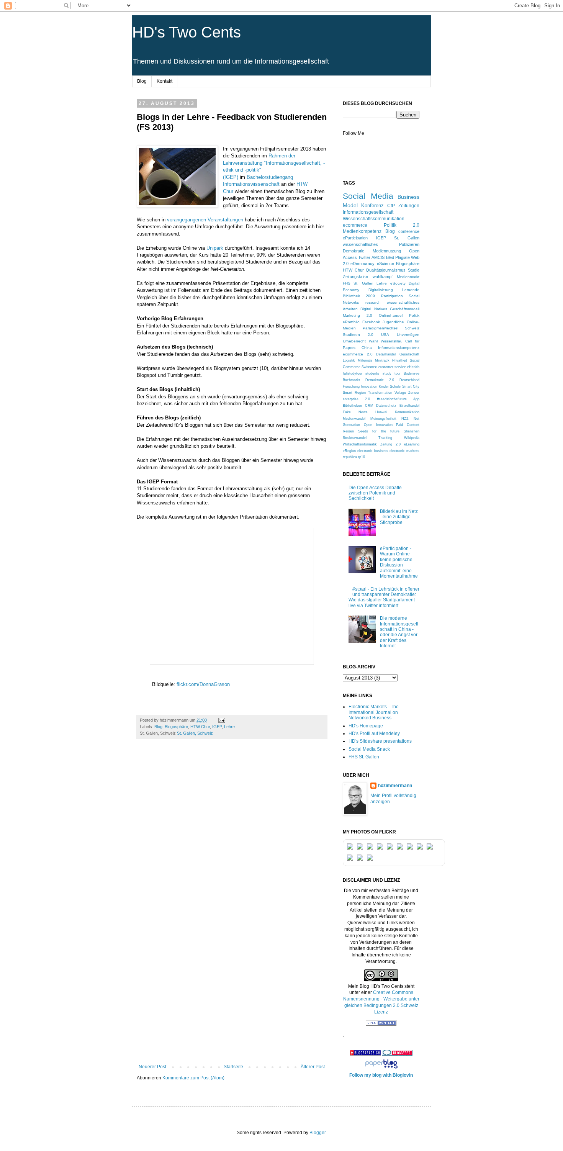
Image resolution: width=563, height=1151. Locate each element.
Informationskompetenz (398, 347)
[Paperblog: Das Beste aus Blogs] (381, 1068)
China (367, 347)
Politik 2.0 (401, 225)
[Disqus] (232, 852)
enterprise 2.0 (356, 399)
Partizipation (392, 296)
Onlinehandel (391, 315)
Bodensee (411, 373)
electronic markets (404, 451)
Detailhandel (386, 354)
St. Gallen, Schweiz (195, 733)
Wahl (373, 341)
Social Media (368, 196)
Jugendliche (393, 322)
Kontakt (164, 81)
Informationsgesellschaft (368, 212)
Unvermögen (408, 334)
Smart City (410, 386)
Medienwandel (354, 419)
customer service (392, 367)
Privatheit (399, 360)
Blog (142, 81)
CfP (391, 205)
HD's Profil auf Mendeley (374, 733)
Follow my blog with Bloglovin (381, 1075)
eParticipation (355, 238)
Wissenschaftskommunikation (373, 218)
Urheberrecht (354, 341)
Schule (395, 386)
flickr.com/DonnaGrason (203, 684)
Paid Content (407, 425)
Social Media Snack (369, 749)
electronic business (372, 451)
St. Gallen (406, 238)
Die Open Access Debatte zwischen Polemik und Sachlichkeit (375, 493)
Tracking (385, 438)
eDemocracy (362, 263)
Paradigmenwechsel (380, 328)
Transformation (380, 393)
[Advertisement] (231, 1006)
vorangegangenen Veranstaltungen (205, 220)
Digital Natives (373, 309)
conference (408, 231)
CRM (369, 406)
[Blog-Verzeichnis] (397, 1054)
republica (350, 457)
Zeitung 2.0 (390, 444)
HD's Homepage (366, 726)
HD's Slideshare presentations (380, 741)
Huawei (381, 412)
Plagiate (402, 257)
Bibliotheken (352, 406)
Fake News (355, 412)
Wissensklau (392, 341)
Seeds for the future (378, 431)
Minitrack (382, 360)
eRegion (349, 451)
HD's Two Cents (186, 32)
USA (385, 334)
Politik (414, 315)
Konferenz (372, 205)
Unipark (214, 248)
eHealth (413, 367)
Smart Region (354, 393)
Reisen (348, 431)
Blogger (317, 1132)
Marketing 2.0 (357, 315)
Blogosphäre (176, 726)
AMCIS (378, 257)
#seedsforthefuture (392, 399)
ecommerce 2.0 (358, 354)
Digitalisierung (380, 290)
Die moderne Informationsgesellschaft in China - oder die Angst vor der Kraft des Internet (399, 632)
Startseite (233, 1066)
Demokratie (353, 251)
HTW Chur (200, 726)
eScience (385, 263)
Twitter (364, 257)
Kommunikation (407, 412)
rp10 (361, 457)
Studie (413, 270)
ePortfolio (351, 322)
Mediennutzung (387, 251)
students (372, 373)
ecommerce (355, 225)
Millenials (365, 360)
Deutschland (409, 380)
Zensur (413, 393)
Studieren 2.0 (358, 334)
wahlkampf (383, 276)
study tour (392, 373)
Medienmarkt (408, 277)
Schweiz (412, 328)
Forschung (351, 386)
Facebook (371, 322)
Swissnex (369, 367)
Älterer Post (313, 1066)
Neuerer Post (152, 1066)
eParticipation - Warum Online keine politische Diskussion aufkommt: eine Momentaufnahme (399, 562)
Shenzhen (411, 431)
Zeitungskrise (355, 276)
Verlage (400, 393)
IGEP (217, 726)
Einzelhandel (409, 406)
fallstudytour (352, 373)
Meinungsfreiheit (383, 419)
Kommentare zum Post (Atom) (193, 1078)
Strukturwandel (355, 438)
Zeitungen (408, 205)
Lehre (229, 726)
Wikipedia (411, 438)
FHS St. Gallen (358, 283)
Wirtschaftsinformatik (360, 444)
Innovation (369, 386)
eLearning (411, 444)
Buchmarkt (351, 380)
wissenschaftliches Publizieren (381, 244)
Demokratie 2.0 (379, 380)
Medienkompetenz (362, 231)
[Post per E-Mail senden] (221, 720)
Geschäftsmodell (404, 309)
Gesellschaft (409, 354)
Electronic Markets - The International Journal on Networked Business (374, 712)
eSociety (398, 283)
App (416, 399)
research (373, 302)
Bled (390, 257)
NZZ (405, 419)
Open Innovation (378, 425)
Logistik (349, 360)
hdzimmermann (395, 785)
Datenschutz (386, 406)
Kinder (384, 386)
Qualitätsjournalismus (386, 270)
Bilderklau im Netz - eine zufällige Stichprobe (399, 517)
